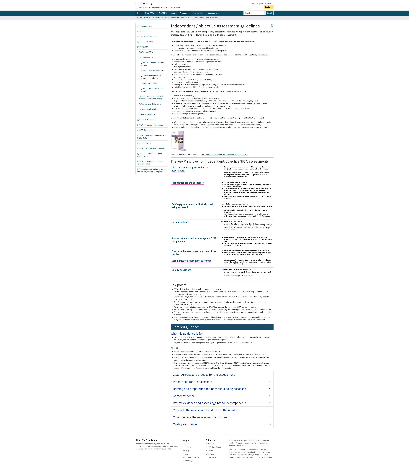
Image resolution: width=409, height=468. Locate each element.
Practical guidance (148, 114)
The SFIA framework (167, 13)
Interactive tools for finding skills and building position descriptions (151, 170)
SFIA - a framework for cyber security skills (149, 154)
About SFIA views (146, 42)
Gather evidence (180, 222)
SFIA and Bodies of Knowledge (151, 125)
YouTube (210, 454)
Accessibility (187, 461)
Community (212, 13)
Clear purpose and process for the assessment (189, 169)
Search (269, 13)
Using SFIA (149, 13)
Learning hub (198, 13)
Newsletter (269, 3)
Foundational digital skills (151, 104)
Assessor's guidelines (150, 83)
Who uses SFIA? (147, 52)
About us (185, 444)
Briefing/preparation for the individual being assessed (192, 205)
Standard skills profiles (148, 36)
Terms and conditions (190, 457)
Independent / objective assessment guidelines (151, 76)
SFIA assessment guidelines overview (152, 63)
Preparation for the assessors (187, 182)
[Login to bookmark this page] (272, 25)
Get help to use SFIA (147, 120)
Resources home (145, 26)
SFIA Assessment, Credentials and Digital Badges (151, 136)
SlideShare (211, 457)
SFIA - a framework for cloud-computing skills (149, 162)
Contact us (186, 447)
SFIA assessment (172, 18)
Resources (184, 13)
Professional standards (150, 109)
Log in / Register (257, 3)
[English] (160, 4)
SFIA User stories (146, 130)
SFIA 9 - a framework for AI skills (152, 148)
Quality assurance (181, 270)
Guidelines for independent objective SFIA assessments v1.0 (225, 154)
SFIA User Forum (214, 447)
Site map (185, 450)
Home (139, 13)
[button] (155, 13)
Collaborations (145, 143)
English (268, 7)
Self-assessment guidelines (153, 70)
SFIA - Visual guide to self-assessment (152, 89)
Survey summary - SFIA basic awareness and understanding (151, 97)
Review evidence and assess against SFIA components (193, 239)
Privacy (185, 454)
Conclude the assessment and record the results (193, 253)
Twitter (210, 450)
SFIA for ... (143, 31)
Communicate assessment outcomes (191, 260)
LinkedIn (210, 444)
